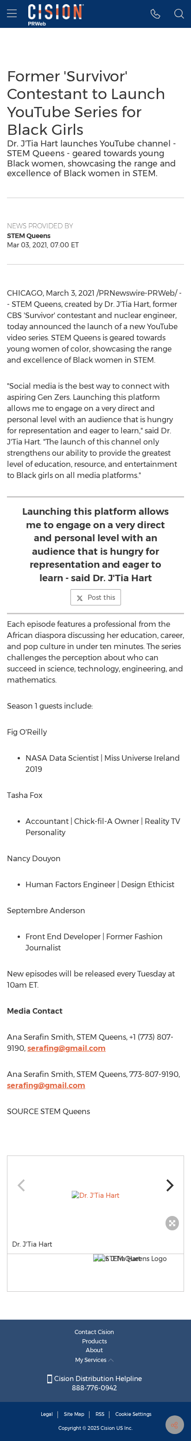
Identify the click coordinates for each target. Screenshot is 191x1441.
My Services (91, 1359)
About (94, 1350)
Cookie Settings (133, 1414)
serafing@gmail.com (66, 1048)
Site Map (74, 1414)
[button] (95, 1195)
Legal (47, 1414)
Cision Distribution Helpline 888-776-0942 (97, 1383)
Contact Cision (94, 1331)
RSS (100, 1414)
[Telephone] (155, 14)
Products (94, 1341)
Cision (108, 1428)
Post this (101, 597)
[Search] (179, 14)
